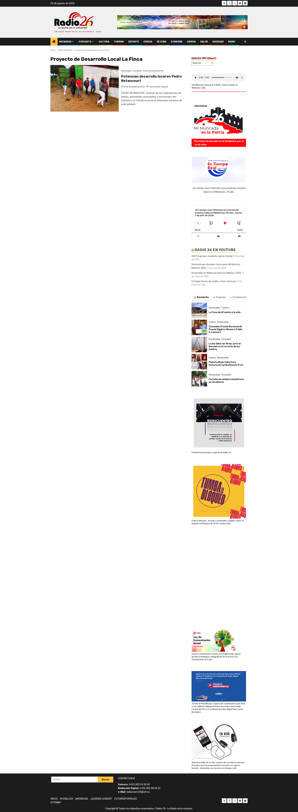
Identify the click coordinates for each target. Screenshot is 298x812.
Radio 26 (161, 808)
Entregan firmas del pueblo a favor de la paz (214, 281)
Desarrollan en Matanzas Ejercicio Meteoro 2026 (216, 272)
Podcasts (85, 41)
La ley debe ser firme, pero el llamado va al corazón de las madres (225, 346)
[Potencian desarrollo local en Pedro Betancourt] (84, 88)
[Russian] (212, 58)
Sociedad (218, 41)
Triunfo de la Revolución (153, 71)
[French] (201, 58)
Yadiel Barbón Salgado (158, 87)
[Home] (54, 42)
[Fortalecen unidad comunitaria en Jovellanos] (199, 378)
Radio (231, 41)
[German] (204, 58)
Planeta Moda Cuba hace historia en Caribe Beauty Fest (226, 363)
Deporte (133, 41)
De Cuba (161, 41)
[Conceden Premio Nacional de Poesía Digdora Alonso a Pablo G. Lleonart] (199, 327)
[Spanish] (215, 58)
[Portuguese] (209, 58)
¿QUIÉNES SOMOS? (101, 798)
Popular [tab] (221, 297)
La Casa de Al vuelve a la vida (225, 312)
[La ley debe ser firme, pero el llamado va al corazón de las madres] (199, 344)
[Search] (245, 42)
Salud (204, 41)
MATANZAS (81, 798)
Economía (176, 41)
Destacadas (126, 71)
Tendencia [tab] (239, 297)
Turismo (119, 41)
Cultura (104, 41)
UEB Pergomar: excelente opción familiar (212, 256)
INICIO (54, 798)
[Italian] (206, 58)
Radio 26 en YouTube (215, 250)
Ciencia (147, 41)
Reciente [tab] (203, 297)
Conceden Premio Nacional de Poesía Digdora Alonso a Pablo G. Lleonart (225, 329)
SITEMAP (55, 802)
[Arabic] (193, 58)
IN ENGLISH (66, 798)
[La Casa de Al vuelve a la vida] (199, 310)
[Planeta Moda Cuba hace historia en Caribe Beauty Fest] (199, 361)
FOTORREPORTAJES (125, 798)
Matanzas (65, 41)
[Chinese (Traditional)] (195, 58)
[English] (198, 58)
